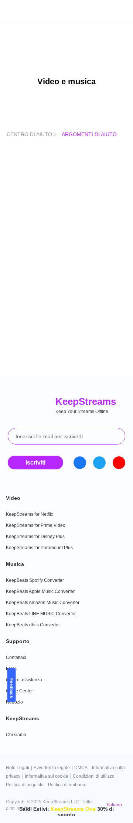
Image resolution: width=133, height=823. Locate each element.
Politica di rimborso (67, 784)
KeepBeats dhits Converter (33, 624)
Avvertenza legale (52, 767)
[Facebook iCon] (80, 462)
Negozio (14, 702)
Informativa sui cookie (46, 776)
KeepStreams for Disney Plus (35, 536)
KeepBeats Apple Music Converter (40, 591)
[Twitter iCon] (99, 462)
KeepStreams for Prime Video (35, 525)
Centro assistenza (24, 679)
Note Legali (17, 767)
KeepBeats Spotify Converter (35, 580)
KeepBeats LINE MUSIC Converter (41, 613)
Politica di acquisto (25, 784)
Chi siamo (16, 734)
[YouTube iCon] (119, 462)
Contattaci (16, 657)
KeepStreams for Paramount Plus (39, 547)
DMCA (81, 767)
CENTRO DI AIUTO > (32, 134)
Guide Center (19, 691)
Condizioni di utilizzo (94, 776)
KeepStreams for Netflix (29, 514)
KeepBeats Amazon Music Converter (42, 602)
